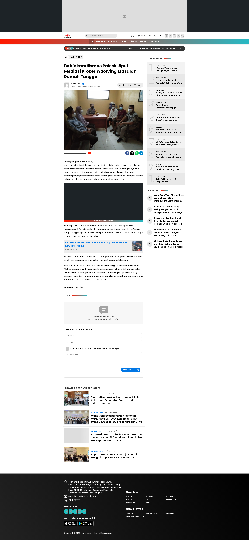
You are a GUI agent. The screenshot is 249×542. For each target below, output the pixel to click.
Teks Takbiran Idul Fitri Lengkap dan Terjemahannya (166, 180)
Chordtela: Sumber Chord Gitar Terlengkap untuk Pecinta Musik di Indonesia (168, 118)
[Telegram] (182, 36)
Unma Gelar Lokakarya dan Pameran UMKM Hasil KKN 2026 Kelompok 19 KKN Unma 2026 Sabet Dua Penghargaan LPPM (116, 418)
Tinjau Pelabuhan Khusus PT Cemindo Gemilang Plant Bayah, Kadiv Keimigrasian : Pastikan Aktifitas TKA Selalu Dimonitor (169, 168)
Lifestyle (134, 41)
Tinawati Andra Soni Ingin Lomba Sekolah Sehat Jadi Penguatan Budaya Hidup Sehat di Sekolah (116, 400)
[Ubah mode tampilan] (154, 36)
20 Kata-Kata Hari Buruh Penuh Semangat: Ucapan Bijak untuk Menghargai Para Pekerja (168, 155)
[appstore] (71, 525)
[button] (133, 36)
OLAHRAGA (153, 41)
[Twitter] (170, 36)
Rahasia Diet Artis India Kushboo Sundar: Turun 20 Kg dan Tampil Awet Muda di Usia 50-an (169, 131)
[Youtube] (80, 511)
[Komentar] (127, 85)
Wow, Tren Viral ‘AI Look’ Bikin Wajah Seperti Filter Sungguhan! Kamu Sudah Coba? (169, 198)
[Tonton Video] (160, 36)
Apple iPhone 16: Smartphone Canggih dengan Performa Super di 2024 (168, 106)
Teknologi (100, 41)
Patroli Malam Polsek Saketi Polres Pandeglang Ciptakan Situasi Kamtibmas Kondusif (96, 244)
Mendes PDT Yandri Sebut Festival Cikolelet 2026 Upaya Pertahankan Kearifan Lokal (158, 48)
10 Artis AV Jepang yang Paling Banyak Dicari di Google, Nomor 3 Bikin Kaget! (167, 69)
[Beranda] (91, 41)
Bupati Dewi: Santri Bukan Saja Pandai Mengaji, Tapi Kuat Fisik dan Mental (114, 456)
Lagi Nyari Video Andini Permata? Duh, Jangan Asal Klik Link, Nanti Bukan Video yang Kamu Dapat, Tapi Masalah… (169, 81)
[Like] (120, 85)
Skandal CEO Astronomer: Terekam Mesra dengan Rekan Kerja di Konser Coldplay (167, 232)
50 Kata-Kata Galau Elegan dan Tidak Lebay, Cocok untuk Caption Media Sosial (169, 143)
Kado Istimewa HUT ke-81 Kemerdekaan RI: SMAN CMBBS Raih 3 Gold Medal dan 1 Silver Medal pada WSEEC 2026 (117, 437)
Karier (143, 41)
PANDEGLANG (75, 57)
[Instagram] (174, 36)
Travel (124, 41)
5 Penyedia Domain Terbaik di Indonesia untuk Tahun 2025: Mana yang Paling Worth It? (169, 94)
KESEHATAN (113, 41)
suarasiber (76, 83)
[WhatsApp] (137, 153)
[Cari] (87, 35)
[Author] (66, 85)
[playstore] (86, 525)
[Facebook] (166, 36)
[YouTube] (178, 36)
